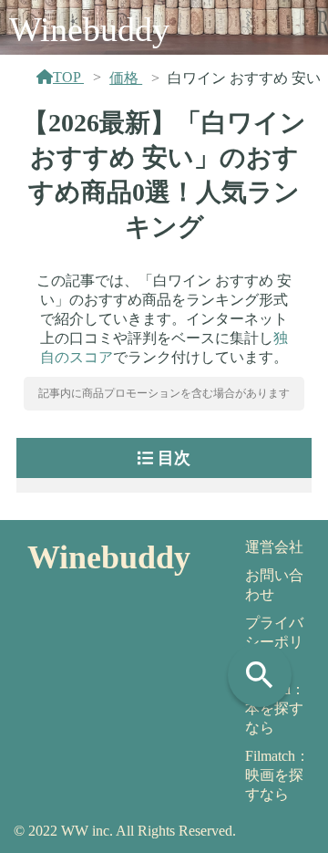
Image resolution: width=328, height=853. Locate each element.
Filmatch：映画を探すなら (277, 775)
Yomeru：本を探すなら (275, 708)
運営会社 (274, 547)
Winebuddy (89, 29)
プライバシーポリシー (274, 642)
